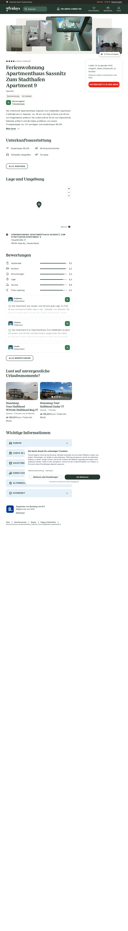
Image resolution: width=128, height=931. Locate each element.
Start (8, 522)
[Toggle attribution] (69, 226)
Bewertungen (117, 2)
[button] (11, 128)
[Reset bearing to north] (69, 196)
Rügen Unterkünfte (48, 522)
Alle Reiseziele (20, 522)
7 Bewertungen (18, 104)
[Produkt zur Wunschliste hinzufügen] (35, 385)
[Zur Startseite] (13, 8)
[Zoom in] (69, 188)
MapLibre (64, 227)
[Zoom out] (69, 192)
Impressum (20, 513)
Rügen (33, 522)
